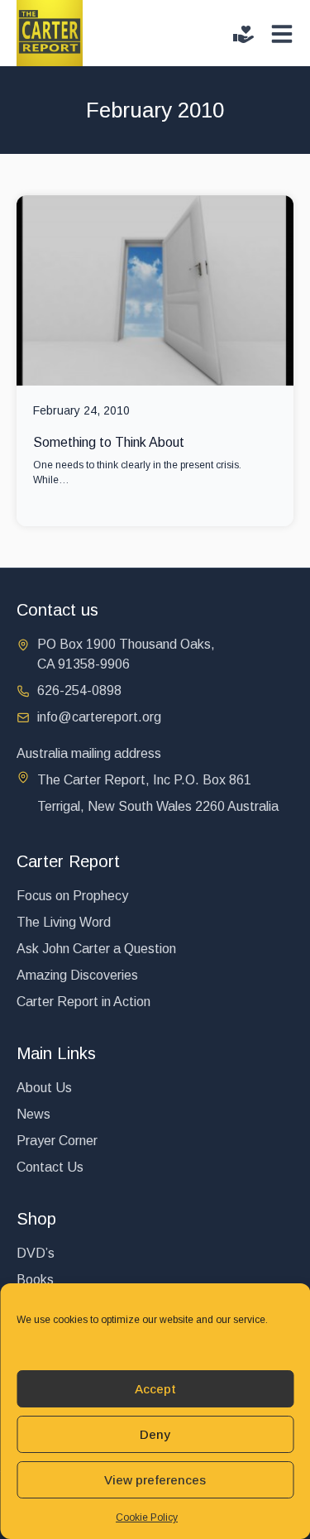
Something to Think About (108, 442)
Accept (155, 1389)
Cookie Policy (147, 1517)
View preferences (155, 1480)
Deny (155, 1434)
